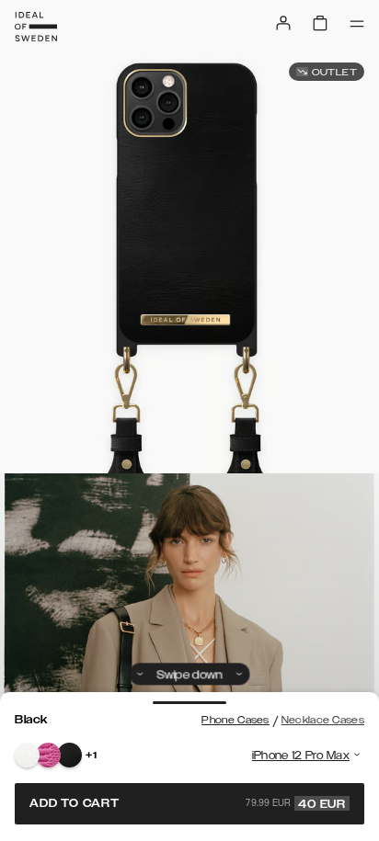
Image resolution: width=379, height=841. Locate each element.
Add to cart (187, 803)
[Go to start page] (36, 26)
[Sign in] (283, 23)
